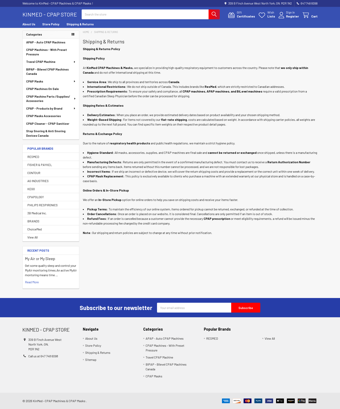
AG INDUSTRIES (38, 181)
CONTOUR (33, 173)
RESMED (33, 157)
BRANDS (33, 221)
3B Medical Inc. (37, 213)
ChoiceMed (34, 229)
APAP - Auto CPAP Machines (45, 42)
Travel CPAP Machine (40, 61)
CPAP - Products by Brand (44, 108)
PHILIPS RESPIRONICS (42, 205)
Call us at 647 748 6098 (43, 356)
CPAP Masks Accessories (43, 116)
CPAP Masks (34, 81)
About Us (28, 24)
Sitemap (90, 359)
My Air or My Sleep (40, 258)
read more (32, 282)
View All (32, 237)
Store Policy (50, 24)
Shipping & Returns (80, 24)
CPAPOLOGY (35, 197)
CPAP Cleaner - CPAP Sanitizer (47, 123)
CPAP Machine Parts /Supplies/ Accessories (48, 99)
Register (292, 16)
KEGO (31, 189)
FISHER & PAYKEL (39, 165)
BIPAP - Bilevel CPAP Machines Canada (47, 72)
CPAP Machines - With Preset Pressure (46, 52)
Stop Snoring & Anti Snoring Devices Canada (46, 133)
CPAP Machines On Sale (42, 89)
